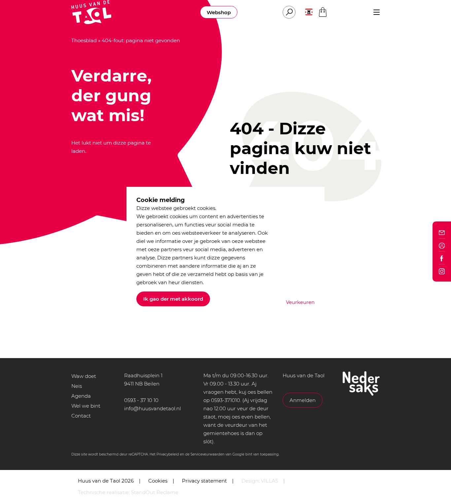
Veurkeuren (300, 302)
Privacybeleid (167, 454)
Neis (76, 386)
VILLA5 (269, 481)
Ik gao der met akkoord (173, 299)
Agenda (81, 396)
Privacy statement (204, 481)
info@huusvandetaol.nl (152, 408)
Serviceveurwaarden (208, 454)
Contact (81, 416)
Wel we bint (85, 406)
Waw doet (83, 376)
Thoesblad (84, 40)
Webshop (219, 12)
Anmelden (303, 400)
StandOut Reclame (154, 492)
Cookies (157, 481)
